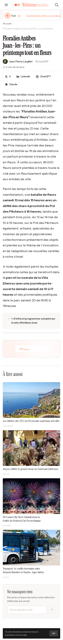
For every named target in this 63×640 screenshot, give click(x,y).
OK (53, 633)
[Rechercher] (56, 4)
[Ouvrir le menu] (6, 4)
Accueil (7, 23)
